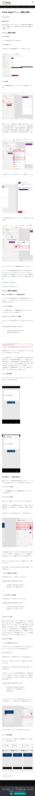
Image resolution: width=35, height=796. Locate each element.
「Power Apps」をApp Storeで (9, 282)
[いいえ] (33, 791)
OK (11, 793)
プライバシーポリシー (19, 793)
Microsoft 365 (6, 17)
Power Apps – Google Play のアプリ (10, 286)
